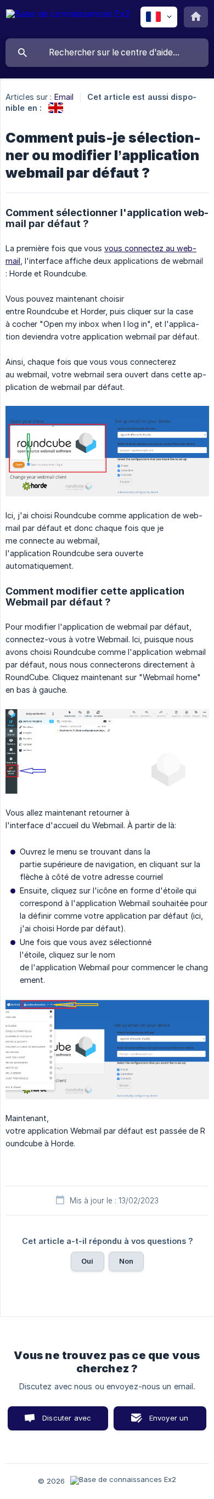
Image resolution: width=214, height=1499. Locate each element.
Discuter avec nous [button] (66, 1421)
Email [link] (64, 96)
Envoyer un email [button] (169, 1421)
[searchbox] (107, 52)
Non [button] (126, 1261)
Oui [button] (87, 1261)
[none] (68, 19)
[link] (55, 108)
